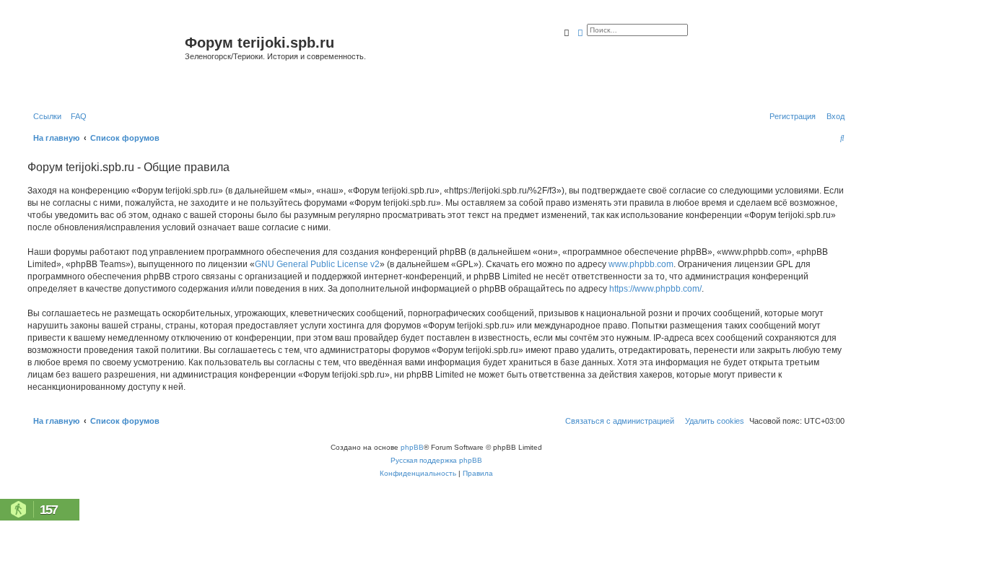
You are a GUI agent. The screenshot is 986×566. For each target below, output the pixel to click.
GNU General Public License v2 (317, 264)
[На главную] (104, 60)
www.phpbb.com (640, 264)
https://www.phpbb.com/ (655, 289)
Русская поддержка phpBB (436, 460)
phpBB (412, 447)
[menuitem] (76, 116)
